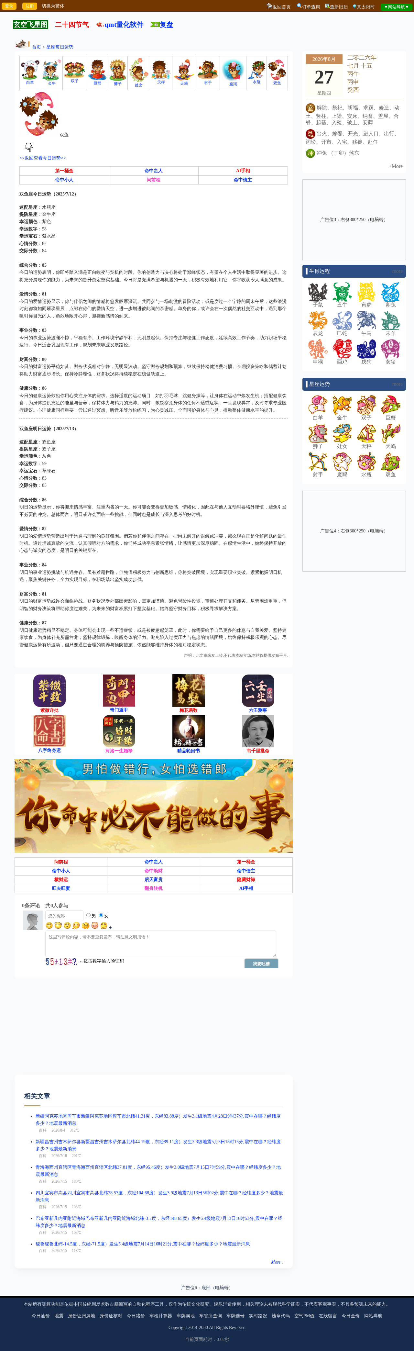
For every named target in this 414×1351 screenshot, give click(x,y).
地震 (58, 1315)
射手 (208, 82)
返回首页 (282, 7)
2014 (192, 1327)
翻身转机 (154, 888)
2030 (203, 1327)
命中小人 (64, 179)
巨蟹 (97, 83)
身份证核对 (111, 1315)
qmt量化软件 (124, 24)
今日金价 (351, 1315)
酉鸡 (342, 361)
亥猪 (391, 361)
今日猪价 (136, 1315)
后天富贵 (154, 879)
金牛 (52, 83)
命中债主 (243, 179)
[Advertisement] (154, 1029)
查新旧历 (339, 7)
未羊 (391, 333)
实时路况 (258, 1315)
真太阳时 (366, 7)
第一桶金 (64, 170)
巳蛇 (342, 333)
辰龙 (318, 333)
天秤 (161, 82)
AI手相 (243, 170)
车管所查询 (210, 1315)
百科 (43, 1130)
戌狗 (366, 361)
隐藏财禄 (246, 879)
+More (396, 166)
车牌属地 (186, 1315)
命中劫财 (154, 870)
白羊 (30, 82)
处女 (139, 85)
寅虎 (366, 304)
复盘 (166, 24)
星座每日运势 (59, 47)
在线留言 (328, 1315)
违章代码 (281, 1315)
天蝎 (184, 83)
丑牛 (342, 304)
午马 (366, 333)
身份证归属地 (81, 1315)
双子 (75, 81)
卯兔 (391, 304)
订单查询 (311, 7)
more (397, 271)
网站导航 (373, 1315)
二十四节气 (72, 24)
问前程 (153, 179)
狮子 (118, 84)
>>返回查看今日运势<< (42, 158)
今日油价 (41, 1315)
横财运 (61, 879)
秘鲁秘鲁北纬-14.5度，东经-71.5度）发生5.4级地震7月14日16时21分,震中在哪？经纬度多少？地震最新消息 (143, 1244)
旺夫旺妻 (61, 888)
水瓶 (256, 82)
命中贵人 (154, 170)
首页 (36, 47)
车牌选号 (235, 1315)
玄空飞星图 (31, 24)
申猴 (318, 361)
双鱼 (277, 83)
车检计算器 (160, 1315)
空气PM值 (304, 1315)
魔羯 (233, 84)
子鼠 (318, 304)
